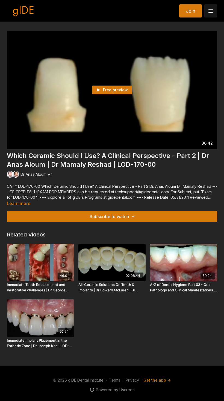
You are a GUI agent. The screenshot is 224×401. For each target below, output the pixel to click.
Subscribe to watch (109, 216)
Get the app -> (157, 380)
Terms (114, 380)
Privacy (132, 380)
